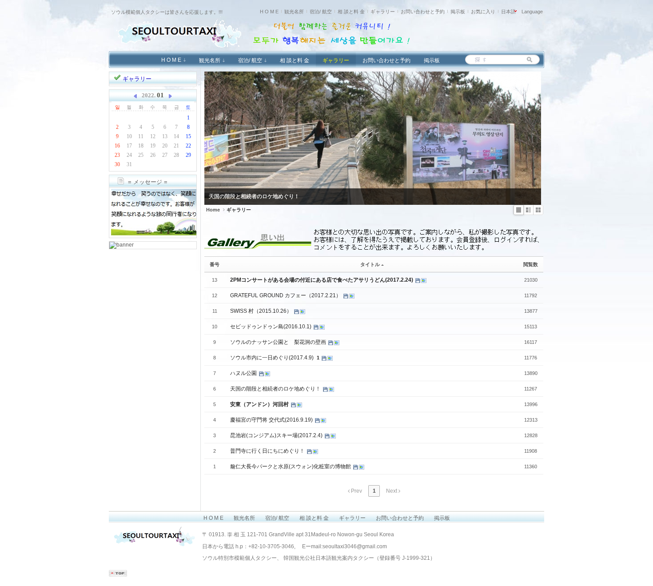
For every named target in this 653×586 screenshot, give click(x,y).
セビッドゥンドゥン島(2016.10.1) (271, 326)
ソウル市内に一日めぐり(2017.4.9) (272, 358)
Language (532, 11)
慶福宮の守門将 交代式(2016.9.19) (272, 420)
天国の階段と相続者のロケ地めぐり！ (276, 389)
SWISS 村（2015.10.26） (261, 311)
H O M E (269, 11)
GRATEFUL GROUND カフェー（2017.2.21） (286, 295)
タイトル (370, 264)
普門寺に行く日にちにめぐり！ (268, 451)
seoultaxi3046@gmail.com (355, 546)
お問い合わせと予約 (423, 11)
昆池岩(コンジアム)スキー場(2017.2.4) (277, 435)
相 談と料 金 (351, 11)
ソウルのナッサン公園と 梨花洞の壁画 (278, 342)
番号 (214, 264)
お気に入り (483, 11)
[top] (118, 575)
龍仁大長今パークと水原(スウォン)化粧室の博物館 (291, 466)
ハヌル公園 (244, 373)
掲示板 (457, 11)
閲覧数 (530, 264)
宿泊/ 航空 (321, 11)
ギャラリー (382, 11)
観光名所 (294, 11)
